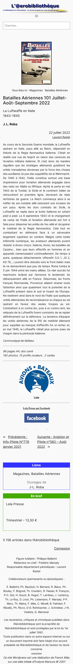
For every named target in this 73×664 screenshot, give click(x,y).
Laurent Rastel (61, 137)
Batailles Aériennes (56, 90)
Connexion (62, 548)
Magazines (36, 90)
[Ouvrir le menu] (36, 16)
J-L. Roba (36, 487)
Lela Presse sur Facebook (36, 408)
